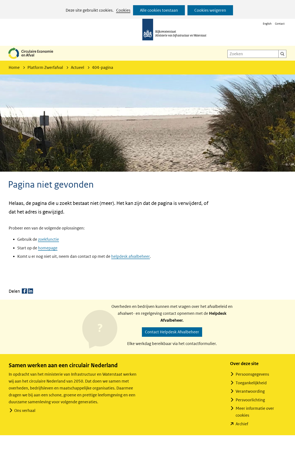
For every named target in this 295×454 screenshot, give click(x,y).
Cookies (123, 10)
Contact (280, 23)
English (267, 23)
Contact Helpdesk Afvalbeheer (172, 331)
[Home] (34, 59)
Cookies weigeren (210, 10)
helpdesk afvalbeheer (130, 256)
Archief (242, 423)
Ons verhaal (24, 410)
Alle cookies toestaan (159, 10)
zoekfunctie (48, 239)
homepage (47, 247)
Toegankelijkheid (251, 382)
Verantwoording (250, 391)
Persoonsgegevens (252, 374)
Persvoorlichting (250, 399)
